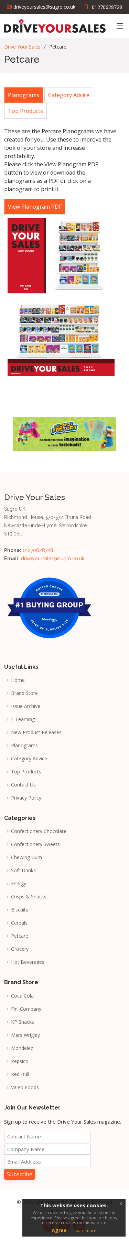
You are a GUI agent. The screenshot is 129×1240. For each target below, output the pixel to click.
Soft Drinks (23, 870)
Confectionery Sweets (35, 844)
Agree (59, 1230)
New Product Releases (36, 732)
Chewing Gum (26, 857)
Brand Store (24, 693)
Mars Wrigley (25, 1035)
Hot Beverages (27, 962)
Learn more (85, 1230)
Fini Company (26, 1009)
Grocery (20, 949)
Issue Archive (25, 706)
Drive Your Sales (22, 46)
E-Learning (23, 719)
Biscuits (19, 909)
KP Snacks (22, 1022)
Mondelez (22, 1048)
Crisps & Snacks (28, 896)
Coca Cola (22, 995)
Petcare (19, 936)
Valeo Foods (25, 1087)
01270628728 (107, 7)
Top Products (26, 771)
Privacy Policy (26, 797)
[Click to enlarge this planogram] (60, 256)
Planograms (24, 745)
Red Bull (20, 1074)
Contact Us (23, 784)
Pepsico (20, 1061)
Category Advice (29, 758)
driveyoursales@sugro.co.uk (52, 558)
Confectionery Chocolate (38, 831)
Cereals (19, 922)
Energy (18, 883)
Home (18, 680)
